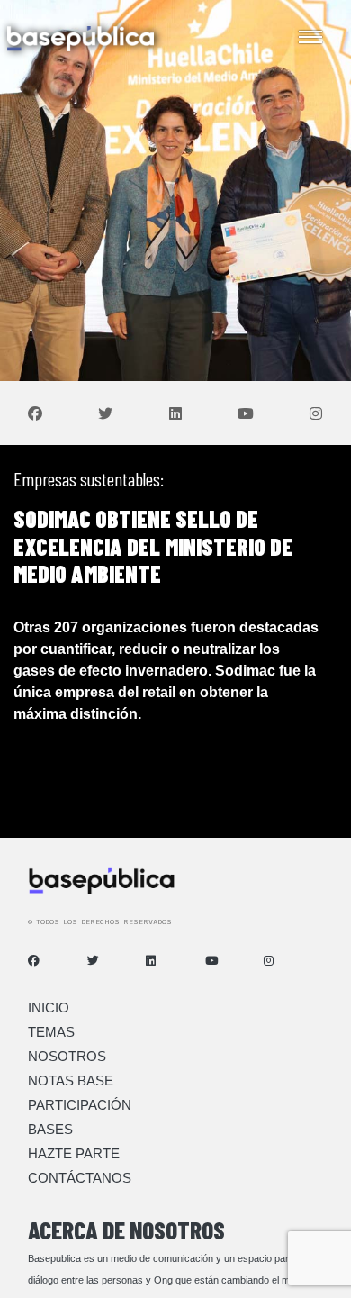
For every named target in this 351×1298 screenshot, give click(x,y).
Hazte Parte (74, 1153)
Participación (79, 1105)
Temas (51, 1032)
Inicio (48, 1007)
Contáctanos (79, 1178)
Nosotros (67, 1056)
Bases (50, 1129)
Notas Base (70, 1080)
